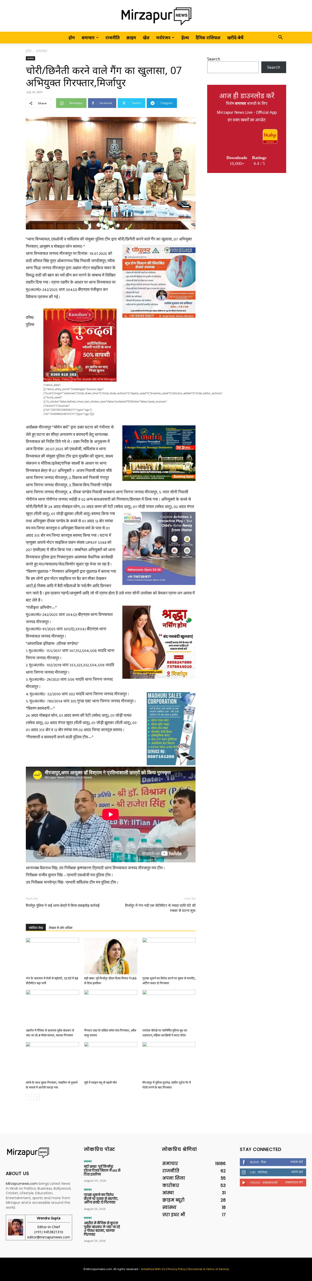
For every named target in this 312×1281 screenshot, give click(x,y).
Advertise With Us (153, 1269)
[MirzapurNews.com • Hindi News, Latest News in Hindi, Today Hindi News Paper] (156, 16)
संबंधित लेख (36, 928)
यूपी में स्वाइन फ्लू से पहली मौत (100, 1082)
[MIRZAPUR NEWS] (39, 1153)
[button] (280, 37)
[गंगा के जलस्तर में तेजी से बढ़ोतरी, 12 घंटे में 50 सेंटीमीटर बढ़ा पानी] (52, 956)
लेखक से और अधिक (60, 928)
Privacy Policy (176, 1269)
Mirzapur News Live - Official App (247, 112)
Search (213, 59)
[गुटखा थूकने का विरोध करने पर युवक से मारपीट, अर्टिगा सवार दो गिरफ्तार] (168, 956)
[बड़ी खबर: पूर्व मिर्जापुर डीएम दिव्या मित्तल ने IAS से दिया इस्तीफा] (110, 956)
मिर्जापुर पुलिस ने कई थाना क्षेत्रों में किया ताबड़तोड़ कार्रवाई (62, 905)
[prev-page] (29, 1097)
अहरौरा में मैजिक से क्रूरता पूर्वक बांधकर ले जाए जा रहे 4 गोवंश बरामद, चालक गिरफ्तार (102, 1229)
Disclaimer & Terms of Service (208, 1269)
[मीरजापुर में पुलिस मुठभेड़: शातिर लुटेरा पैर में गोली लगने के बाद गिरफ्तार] (168, 1060)
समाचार (88, 37)
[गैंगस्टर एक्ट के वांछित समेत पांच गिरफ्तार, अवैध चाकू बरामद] (110, 1008)
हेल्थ (185, 37)
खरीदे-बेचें (235, 37)
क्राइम (131, 37)
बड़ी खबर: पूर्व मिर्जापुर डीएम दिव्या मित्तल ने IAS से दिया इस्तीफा (102, 1170)
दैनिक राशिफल (208, 37)
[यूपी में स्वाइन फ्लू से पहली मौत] (110, 1060)
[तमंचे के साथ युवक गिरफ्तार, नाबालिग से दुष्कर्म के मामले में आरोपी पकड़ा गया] (52, 1060)
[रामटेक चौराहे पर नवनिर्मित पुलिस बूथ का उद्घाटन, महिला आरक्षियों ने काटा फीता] (168, 1008)
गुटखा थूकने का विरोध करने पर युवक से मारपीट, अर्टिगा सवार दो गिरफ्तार (101, 1199)
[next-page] (37, 1097)
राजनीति (113, 37)
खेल (146, 37)
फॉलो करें (297, 1172)
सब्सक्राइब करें (294, 1182)
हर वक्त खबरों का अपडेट (247, 120)
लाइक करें (296, 1162)
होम (71, 37)
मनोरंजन (163, 37)
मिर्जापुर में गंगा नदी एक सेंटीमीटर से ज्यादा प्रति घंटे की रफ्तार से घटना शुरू (160, 908)
